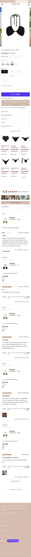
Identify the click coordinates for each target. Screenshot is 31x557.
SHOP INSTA (13, 553)
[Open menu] (3, 4)
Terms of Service (21, 553)
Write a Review (15, 202)
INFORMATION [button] (4, 526)
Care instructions (6, 126)
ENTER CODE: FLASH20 (21, 1)
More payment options (6, 98)
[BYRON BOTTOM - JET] (5, 160)
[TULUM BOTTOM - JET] (15, 160)
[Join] (28, 513)
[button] (8, 53)
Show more (15, 481)
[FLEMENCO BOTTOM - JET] (25, 160)
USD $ (3, 548)
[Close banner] (29, 1)
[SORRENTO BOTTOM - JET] (15, 138)
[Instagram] (4, 541)
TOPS (2, 553)
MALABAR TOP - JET (14, 265)
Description (4, 111)
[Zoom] (5, 43)
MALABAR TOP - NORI (14, 219)
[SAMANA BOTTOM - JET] (25, 138)
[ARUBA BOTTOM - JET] (5, 138)
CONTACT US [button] (4, 530)
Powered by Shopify (6, 554)
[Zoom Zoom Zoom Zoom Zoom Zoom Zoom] (15, 27)
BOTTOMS (7, 553)
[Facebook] (2, 541)
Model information (6, 115)
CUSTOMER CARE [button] (5, 521)
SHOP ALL (24, 552)
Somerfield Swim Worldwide (10, 552)
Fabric (3, 122)
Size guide (4, 119)
